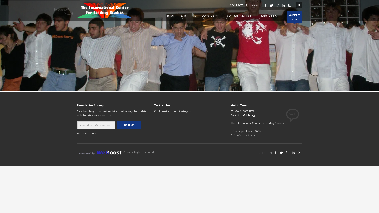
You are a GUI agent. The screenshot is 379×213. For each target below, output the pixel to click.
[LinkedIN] (283, 5)
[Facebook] (265, 5)
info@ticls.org (246, 115)
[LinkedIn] (293, 153)
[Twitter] (271, 5)
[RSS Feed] (299, 153)
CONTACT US (238, 5)
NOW (294, 17)
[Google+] (277, 5)
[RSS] (289, 5)
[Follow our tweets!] (281, 153)
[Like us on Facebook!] (275, 153)
